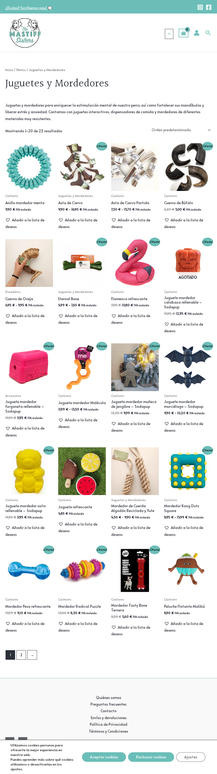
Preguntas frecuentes (108, 704)
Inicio (9, 69)
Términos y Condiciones (108, 731)
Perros (21, 69)
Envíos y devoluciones (108, 717)
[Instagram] (200, 7)
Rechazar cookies (151, 756)
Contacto (108, 710)
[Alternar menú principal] (169, 34)
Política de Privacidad (108, 724)
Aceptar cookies (104, 756)
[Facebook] (209, 7)
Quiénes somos (108, 697)
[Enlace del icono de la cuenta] (197, 33)
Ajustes (190, 756)
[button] (208, 32)
